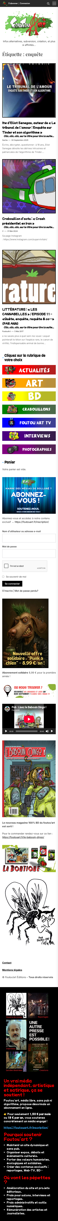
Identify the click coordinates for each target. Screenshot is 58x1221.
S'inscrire (7, 590)
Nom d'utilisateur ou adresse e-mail (21, 531)
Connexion (25, 3)
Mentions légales (12, 969)
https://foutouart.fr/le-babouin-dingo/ (23, 837)
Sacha (5, 140)
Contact (6, 962)
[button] (54, 3)
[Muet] (47, 731)
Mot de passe (9, 546)
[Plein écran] (51, 731)
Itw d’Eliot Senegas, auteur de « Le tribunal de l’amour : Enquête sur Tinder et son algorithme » (29, 127)
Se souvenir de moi (16, 576)
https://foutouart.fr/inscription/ (32, 521)
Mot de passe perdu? (26, 590)
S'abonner (13, 3)
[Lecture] (6, 731)
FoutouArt (6, 331)
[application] (29, 719)
